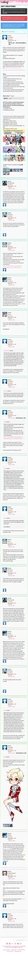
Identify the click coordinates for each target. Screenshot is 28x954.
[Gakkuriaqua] (4, 873)
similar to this (6, 848)
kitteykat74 (6, 350)
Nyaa (5, 468)
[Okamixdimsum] (4, 170)
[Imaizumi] (14, 170)
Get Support (14, 949)
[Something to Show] (8, 38)
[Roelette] (7, 170)
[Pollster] (12, 38)
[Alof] (4, 244)
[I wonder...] (12, 216)
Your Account (6, 949)
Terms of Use (10, 951)
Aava (5, 518)
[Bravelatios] (21, 170)
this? (22, 899)
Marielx (5, 391)
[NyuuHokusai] (4, 173)
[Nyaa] (4, 279)
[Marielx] (4, 214)
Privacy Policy (21, 949)
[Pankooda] (11, 170)
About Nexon (18, 951)
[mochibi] (4, 37)
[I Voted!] (10, 38)
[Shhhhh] (8, 184)
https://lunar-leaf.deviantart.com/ (13, 67)
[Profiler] (12, 184)
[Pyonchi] (7, 173)
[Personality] (12, 246)
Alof (5, 421)
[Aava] (4, 314)
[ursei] (17, 170)
